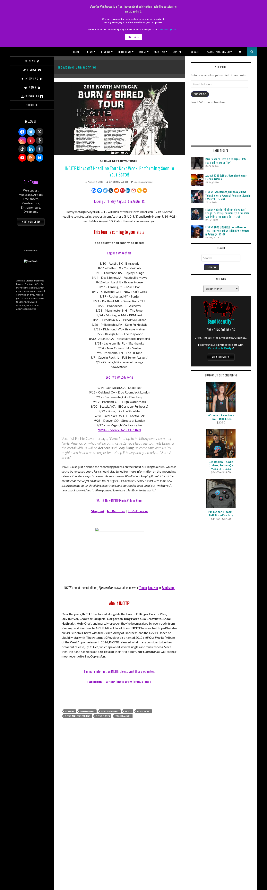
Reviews (106, 51)
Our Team (159, 51)
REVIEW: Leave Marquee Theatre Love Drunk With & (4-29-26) (227, 230)
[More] (144, 190)
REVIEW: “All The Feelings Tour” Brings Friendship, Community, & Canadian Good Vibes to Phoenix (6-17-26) (227, 213)
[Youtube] (22, 158)
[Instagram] (22, 140)
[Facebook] (93, 190)
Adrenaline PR (109, 160)
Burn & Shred (87, 711)
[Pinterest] (122, 190)
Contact (178, 51)
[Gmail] (133, 190)
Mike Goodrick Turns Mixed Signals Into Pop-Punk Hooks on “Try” (225, 160)
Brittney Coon (118, 181)
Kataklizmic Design (218, 51)
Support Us (32, 96)
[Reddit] (116, 190)
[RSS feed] (31, 158)
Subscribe (200, 94)
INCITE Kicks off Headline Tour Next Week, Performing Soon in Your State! (119, 171)
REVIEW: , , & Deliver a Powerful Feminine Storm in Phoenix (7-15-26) (227, 195)
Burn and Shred (110, 711)
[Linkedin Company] (31, 149)
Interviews (125, 51)
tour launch (123, 716)
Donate (195, 51)
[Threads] (39, 140)
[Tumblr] (110, 190)
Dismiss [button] (133, 37)
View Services (221, 357)
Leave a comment (143, 181)
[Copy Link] (139, 190)
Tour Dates (103, 716)
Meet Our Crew (31, 221)
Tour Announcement (77, 716)
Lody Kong (144, 711)
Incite (128, 711)
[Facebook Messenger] (99, 190)
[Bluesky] (39, 158)
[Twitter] (105, 190)
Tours (132, 160)
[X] (39, 132)
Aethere (69, 711)
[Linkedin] (127, 190)
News (90, 51)
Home (76, 51)
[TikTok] (22, 149)
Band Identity (221, 321)
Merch (143, 51)
